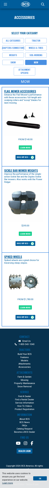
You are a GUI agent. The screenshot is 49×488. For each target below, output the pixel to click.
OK (40, 478)
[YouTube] (18, 443)
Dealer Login (24, 451)
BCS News (24, 422)
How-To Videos (24, 406)
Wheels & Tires (36, 47)
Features (24, 357)
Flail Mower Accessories (20, 91)
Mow (36, 62)
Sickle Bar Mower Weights (21, 170)
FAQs (24, 425)
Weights (13, 55)
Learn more (7, 483)
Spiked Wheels (13, 256)
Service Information (24, 403)
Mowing (24, 380)
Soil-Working (36, 55)
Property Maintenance (24, 383)
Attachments (24, 364)
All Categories (13, 40)
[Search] (43, 4)
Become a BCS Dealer (24, 432)
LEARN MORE (25, 147)
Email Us (26, 341)
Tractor (36, 40)
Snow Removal (24, 386)
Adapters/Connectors (13, 47)
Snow (13, 62)
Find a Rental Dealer (24, 399)
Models (24, 360)
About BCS (24, 419)
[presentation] (24, 120)
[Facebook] (32, 443)
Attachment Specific (24, 71)
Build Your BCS (25, 354)
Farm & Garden (24, 377)
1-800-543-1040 (26, 344)
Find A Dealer (24, 396)
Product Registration (24, 409)
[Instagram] (25, 443)
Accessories (25, 367)
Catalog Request (24, 428)
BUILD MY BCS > (23, 157)
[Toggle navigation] (5, 4)
